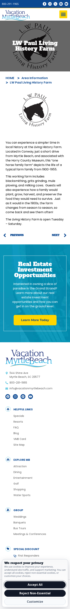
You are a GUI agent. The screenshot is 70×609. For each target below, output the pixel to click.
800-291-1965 (10, 4)
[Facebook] (7, 396)
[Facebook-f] (44, 4)
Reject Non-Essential (35, 593)
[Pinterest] (61, 4)
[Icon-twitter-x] (55, 4)
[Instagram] (50, 4)
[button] (63, 14)
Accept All (35, 585)
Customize (35, 602)
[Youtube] (66, 4)
